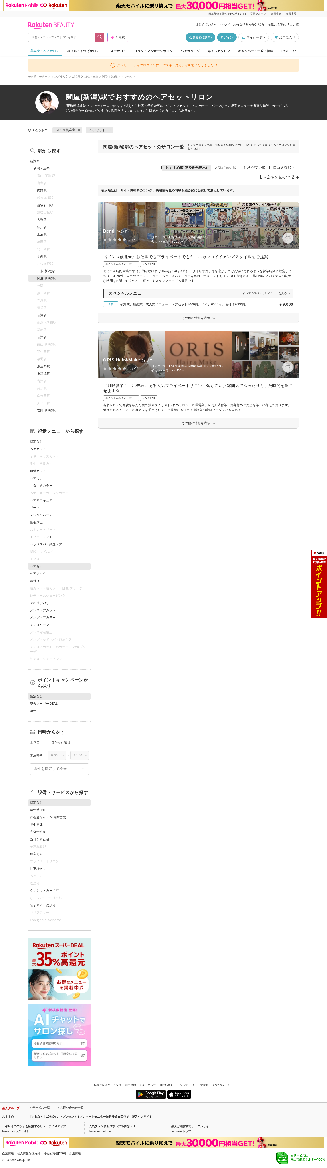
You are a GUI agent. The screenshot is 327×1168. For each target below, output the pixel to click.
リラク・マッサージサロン (153, 51)
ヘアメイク (38, 573)
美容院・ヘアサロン (44, 51)
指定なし (36, 441)
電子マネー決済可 (43, 905)
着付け (35, 581)
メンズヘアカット (43, 610)
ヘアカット (38, 449)
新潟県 (76, 76)
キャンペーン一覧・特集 (256, 51)
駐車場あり (38, 868)
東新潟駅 (43, 373)
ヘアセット (95, 106)
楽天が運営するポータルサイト (191, 1126)
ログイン (227, 37)
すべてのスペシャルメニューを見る (265, 293)
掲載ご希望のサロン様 (283, 24)
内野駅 (42, 190)
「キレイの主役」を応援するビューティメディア (34, 1126)
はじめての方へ (206, 24)
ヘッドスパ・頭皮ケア (46, 544)
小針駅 (42, 256)
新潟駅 (42, 315)
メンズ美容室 (60, 76)
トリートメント (41, 537)
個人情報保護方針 (28, 1153)
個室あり (36, 854)
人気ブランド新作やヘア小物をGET (112, 1126)
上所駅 (42, 234)
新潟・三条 (91, 76)
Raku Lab (289, 51)
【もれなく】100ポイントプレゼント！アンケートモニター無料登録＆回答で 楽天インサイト (90, 1116)
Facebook (218, 1085)
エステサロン (117, 51)
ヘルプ (225, 24)
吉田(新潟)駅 (46, 410)
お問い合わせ (167, 1085)
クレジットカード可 (44, 890)
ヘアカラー (38, 478)
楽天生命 (276, 13)
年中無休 (36, 824)
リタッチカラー (41, 485)
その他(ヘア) (39, 603)
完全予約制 (38, 832)
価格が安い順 (255, 167)
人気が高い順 (225, 167)
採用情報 (75, 1153)
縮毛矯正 (36, 522)
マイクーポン (256, 37)
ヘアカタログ (190, 51)
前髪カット (38, 471)
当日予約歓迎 (39, 839)
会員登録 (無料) (200, 37)
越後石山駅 (45, 205)
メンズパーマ (39, 625)
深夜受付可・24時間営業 (48, 817)
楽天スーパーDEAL (44, 703)
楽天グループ (258, 13)
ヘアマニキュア (41, 500)
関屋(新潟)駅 (110, 76)
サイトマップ (147, 1085)
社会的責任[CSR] (55, 1153)
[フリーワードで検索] (99, 37)
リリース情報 (200, 1085)
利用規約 (130, 1085)
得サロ (35, 711)
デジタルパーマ (41, 515)
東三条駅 (43, 366)
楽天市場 (291, 13)
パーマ (35, 507)
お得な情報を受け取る (248, 24)
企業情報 (8, 1153)
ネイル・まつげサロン (83, 51)
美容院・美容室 (38, 76)
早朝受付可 (38, 810)
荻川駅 (42, 227)
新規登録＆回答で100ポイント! (227, 13)
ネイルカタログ (219, 51)
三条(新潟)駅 (46, 271)
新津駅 (42, 337)
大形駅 (42, 219)
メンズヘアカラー (43, 617)
